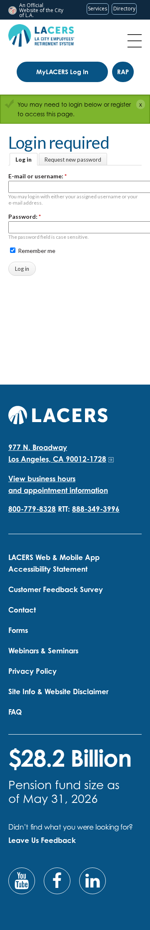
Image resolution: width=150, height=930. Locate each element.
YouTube (21, 881)
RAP (123, 72)
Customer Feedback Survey (55, 589)
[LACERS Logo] (41, 35)
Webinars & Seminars (43, 650)
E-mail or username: (37, 176)
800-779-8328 (32, 509)
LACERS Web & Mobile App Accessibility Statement (54, 563)
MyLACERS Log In (62, 72)
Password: (24, 216)
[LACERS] (58, 414)
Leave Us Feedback (42, 840)
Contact (22, 609)
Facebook (57, 881)
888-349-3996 (96, 509)
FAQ (15, 712)
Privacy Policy (32, 671)
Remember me (36, 250)
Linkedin (92, 881)
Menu (134, 41)
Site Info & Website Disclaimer (58, 691)
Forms (18, 630)
